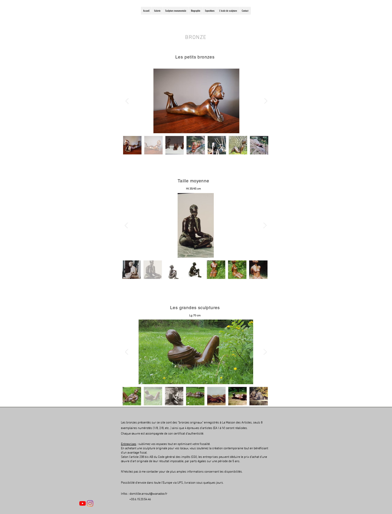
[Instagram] (90, 503)
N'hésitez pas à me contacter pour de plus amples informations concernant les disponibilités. (182, 471)
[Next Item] (266, 101)
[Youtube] (82, 503)
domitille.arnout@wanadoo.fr (148, 493)
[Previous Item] (127, 101)
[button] (157, 11)
